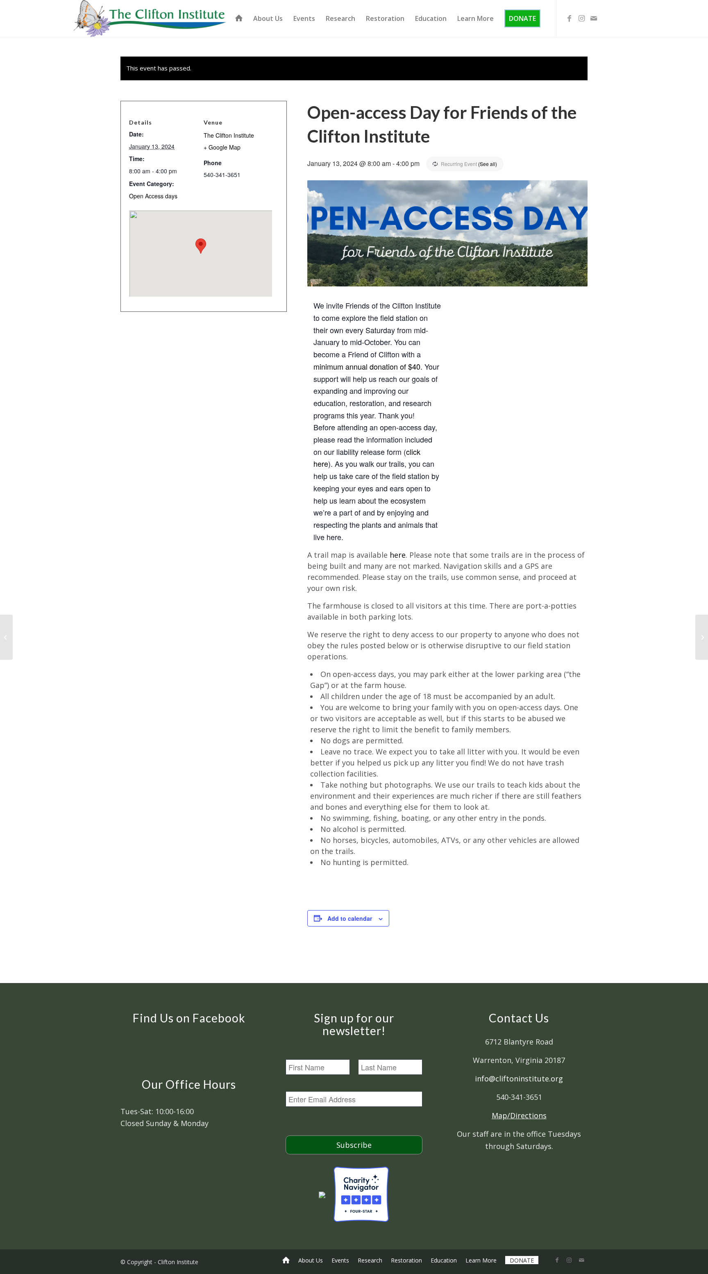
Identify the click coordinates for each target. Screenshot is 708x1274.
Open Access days (153, 196)
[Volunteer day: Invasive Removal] (701, 637)
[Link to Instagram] (581, 18)
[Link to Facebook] (569, 18)
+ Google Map (222, 147)
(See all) (487, 163)
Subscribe (354, 1145)
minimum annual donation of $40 (366, 366)
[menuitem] (239, 18)
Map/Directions (519, 1115)
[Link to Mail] (594, 18)
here (398, 555)
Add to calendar (349, 918)
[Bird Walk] (6, 637)
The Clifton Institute (229, 135)
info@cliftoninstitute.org (519, 1078)
